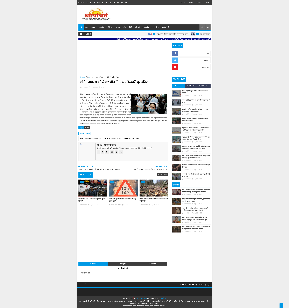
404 (207, 2)
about (191, 2)
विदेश (87, 77)
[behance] (118, 2)
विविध (110, 27)
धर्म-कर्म (137, 27)
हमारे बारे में (165, 27)
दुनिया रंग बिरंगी (127, 27)
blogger (93, 264)
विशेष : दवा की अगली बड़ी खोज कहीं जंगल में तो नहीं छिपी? (154, 200)
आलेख (118, 27)
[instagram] (122, 2)
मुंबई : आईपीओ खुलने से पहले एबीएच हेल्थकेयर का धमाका (163, 34)
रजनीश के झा (162, 298)
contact (199, 2)
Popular (191, 86)
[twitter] (94, 2)
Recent (178, 86)
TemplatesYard (141, 298)
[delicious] (126, 2)
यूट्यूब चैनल (155, 27)
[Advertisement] (169, 13)
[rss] (114, 2)
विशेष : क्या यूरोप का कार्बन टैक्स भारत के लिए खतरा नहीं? (122, 200)
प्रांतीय (101, 27)
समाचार (92, 27)
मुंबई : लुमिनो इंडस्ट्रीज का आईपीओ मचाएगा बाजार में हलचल (208, 34)
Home (183, 2)
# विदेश (87, 128)
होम (86, 27)
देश (146, 34)
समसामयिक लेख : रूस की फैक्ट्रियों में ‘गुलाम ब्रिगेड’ (91, 200)
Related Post (85, 175)
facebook (152, 264)
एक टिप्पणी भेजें (85, 273)
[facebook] (90, 2)
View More (163, 175)
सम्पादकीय (145, 27)
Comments (204, 86)
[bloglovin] (106, 2)
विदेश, (102, 87)
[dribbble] (110, 2)
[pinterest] (102, 2)
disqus (123, 264)
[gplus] (98, 2)
